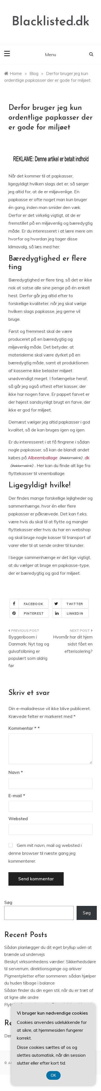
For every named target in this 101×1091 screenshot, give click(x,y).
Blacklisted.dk (50, 22)
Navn (15, 772)
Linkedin (75, 613)
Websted (18, 818)
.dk (86, 457)
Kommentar (22, 728)
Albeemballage (43, 457)
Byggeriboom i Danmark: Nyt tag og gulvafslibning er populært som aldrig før (28, 651)
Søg (8, 902)
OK (53, 1075)
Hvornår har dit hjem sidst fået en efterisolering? (73, 644)
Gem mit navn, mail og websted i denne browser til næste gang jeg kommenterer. (45, 853)
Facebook (33, 604)
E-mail (16, 795)
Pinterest (34, 613)
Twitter (74, 604)
